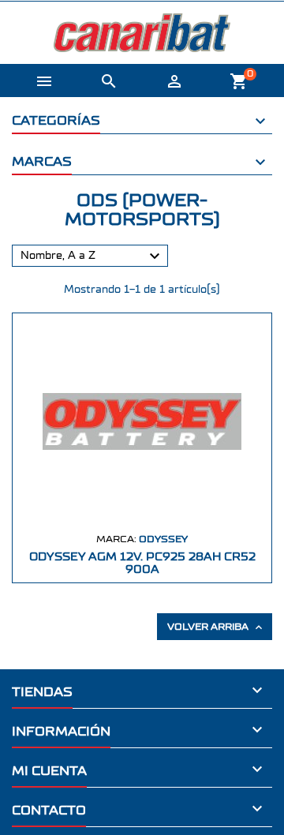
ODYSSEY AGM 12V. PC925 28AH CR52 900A (142, 563)
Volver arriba (216, 627)
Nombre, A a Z (92, 256)
